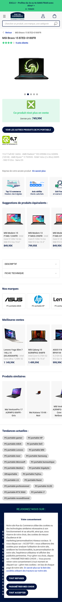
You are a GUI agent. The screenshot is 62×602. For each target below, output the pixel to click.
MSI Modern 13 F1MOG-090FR (35, 234)
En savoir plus (39, 171)
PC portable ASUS (13, 306)
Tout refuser (16, 578)
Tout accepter (17, 592)
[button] (31, 42)
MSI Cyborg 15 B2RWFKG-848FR (36, 351)
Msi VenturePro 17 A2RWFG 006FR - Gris (14, 412)
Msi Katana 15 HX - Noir (38, 414)
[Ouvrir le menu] (4, 16)
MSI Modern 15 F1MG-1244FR (11, 234)
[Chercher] (56, 23)
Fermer (31, 9)
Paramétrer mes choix (21, 586)
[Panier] (54, 16)
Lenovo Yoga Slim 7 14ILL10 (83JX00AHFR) (13, 353)
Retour (8, 32)
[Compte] (42, 16)
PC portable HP (38, 306)
